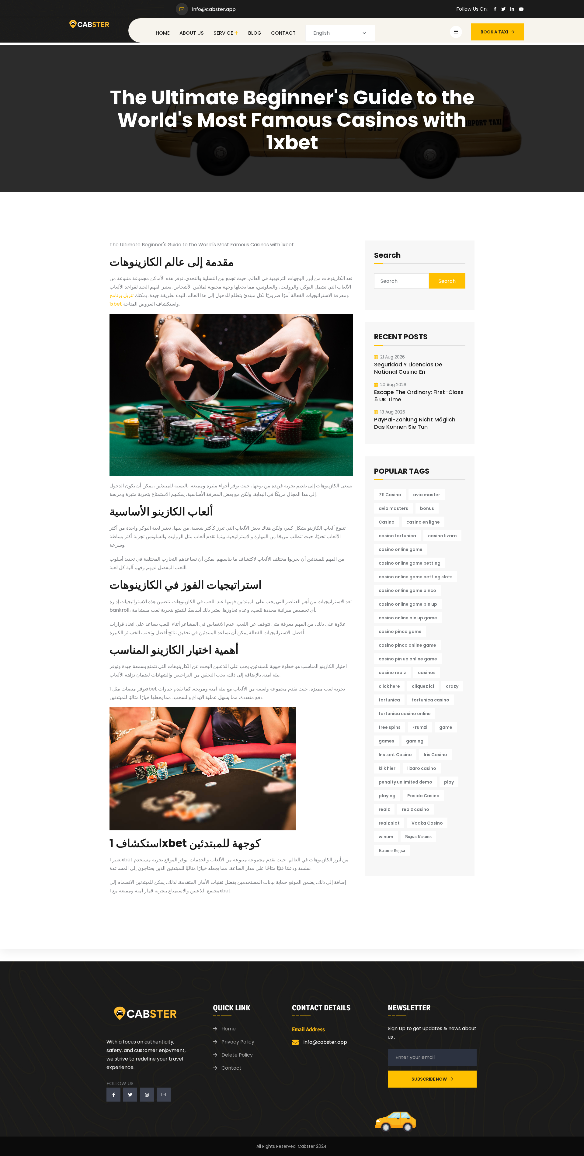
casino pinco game (400, 631)
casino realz (392, 673)
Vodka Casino (427, 823)
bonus (427, 508)
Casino (387, 522)
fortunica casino (430, 700)
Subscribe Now (430, 1079)
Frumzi (419, 727)
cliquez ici (423, 686)
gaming (414, 741)
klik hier (387, 768)
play (449, 782)
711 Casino (390, 495)
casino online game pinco (407, 590)
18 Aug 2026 (392, 412)
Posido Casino (423, 796)
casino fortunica (397, 536)
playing (387, 796)
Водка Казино (418, 837)
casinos (427, 673)
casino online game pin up (408, 604)
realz (384, 809)
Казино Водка (392, 850)
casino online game (400, 549)
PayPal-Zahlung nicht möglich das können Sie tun (414, 423)
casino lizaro (442, 536)
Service (223, 32)
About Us (191, 32)
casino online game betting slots (416, 577)
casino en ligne (423, 522)
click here (389, 686)
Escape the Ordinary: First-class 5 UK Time (419, 395)
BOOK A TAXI (494, 32)
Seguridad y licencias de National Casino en (408, 368)
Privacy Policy (237, 1042)
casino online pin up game (408, 618)
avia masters (393, 508)
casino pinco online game (407, 645)
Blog (254, 32)
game (445, 727)
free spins (390, 727)
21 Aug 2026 (392, 357)
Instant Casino (395, 755)
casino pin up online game (408, 659)
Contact (283, 32)
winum (386, 837)
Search (387, 256)
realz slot (389, 823)
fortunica (389, 700)
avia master (426, 495)
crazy (452, 686)
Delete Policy (237, 1055)
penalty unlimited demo (405, 782)
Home (163, 32)
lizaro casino (421, 768)
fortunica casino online (405, 714)
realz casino (415, 809)
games (386, 741)
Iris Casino (435, 755)
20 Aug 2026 (393, 385)
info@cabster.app (214, 9)
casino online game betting (409, 563)
